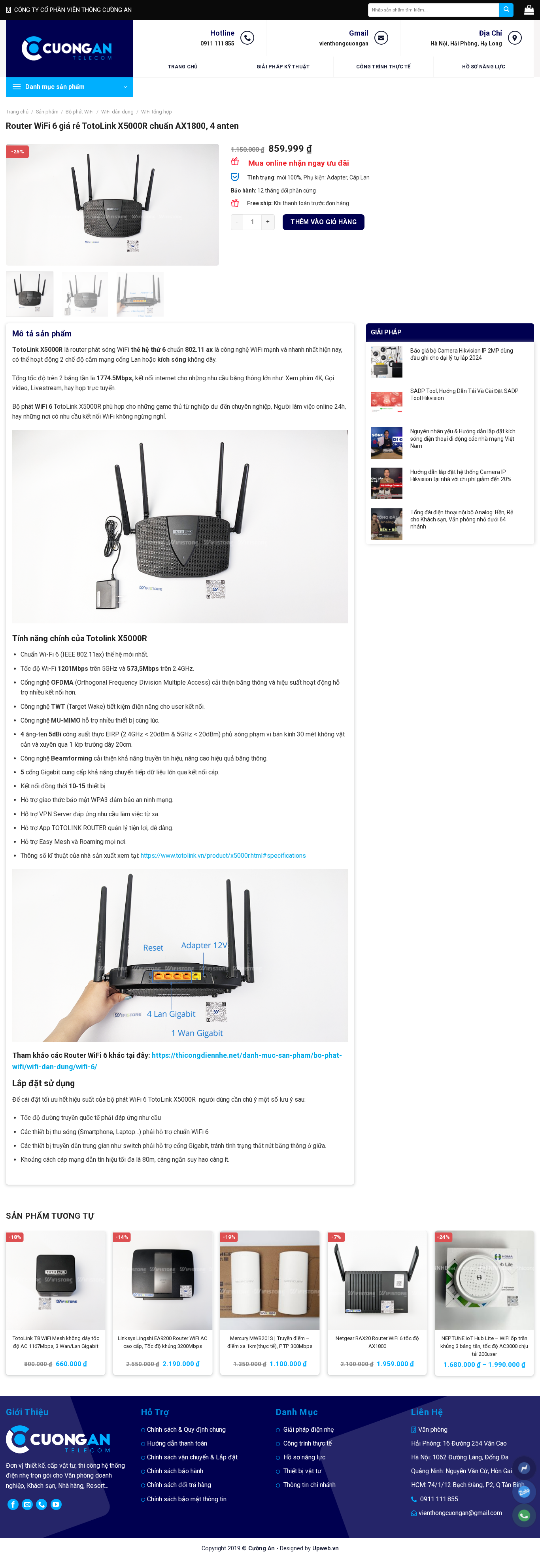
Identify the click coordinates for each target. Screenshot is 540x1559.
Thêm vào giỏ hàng (324, 222)
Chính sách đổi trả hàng (179, 1485)
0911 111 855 (217, 43)
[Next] (205, 205)
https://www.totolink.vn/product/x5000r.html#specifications (223, 855)
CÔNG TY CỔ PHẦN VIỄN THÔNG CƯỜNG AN (73, 9)
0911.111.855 (439, 1499)
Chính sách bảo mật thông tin (187, 1499)
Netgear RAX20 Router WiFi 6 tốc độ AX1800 (377, 1342)
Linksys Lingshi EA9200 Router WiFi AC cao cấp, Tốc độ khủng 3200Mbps (163, 1342)
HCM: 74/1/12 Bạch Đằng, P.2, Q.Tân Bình (468, 1485)
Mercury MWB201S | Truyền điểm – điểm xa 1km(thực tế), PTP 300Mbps (269, 1342)
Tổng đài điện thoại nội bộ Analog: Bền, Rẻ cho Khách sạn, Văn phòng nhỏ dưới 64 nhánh (461, 519)
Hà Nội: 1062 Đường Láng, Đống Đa (459, 1457)
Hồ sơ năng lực (483, 67)
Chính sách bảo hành (175, 1471)
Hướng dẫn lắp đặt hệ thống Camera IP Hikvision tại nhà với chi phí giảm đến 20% (461, 475)
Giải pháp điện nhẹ (308, 1429)
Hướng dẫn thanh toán (177, 1443)
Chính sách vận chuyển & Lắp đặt (192, 1457)
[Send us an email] (27, 1504)
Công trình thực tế (383, 67)
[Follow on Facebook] (13, 1504)
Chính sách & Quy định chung (186, 1429)
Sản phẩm (47, 112)
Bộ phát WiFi (80, 112)
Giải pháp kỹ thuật (283, 67)
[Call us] (41, 1504)
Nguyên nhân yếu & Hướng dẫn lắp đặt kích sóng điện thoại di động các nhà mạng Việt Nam (462, 438)
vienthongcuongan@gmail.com (460, 1513)
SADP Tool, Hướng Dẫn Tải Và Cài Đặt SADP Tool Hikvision (464, 394)
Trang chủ (182, 67)
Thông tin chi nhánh (309, 1485)
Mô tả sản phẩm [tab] (42, 333)
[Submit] (506, 10)
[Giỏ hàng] (529, 10)
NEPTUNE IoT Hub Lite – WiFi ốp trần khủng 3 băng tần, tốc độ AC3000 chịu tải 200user (484, 1346)
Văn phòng (432, 1429)
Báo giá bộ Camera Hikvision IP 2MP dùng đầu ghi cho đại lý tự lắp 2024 (461, 354)
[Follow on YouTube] (56, 1504)
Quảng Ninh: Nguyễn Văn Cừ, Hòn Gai (461, 1471)
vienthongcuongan (343, 43)
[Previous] (20, 205)
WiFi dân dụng (117, 112)
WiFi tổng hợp (156, 112)
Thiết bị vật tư (302, 1471)
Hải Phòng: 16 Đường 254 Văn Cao (459, 1443)
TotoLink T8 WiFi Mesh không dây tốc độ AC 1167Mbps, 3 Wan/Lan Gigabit (55, 1342)
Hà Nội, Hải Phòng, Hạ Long (466, 43)
